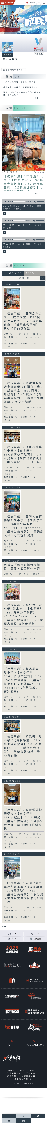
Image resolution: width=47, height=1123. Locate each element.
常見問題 (31, 1073)
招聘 (23, 1071)
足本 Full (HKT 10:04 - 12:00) (22, 334)
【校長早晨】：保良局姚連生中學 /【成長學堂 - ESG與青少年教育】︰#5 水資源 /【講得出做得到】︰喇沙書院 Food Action (23, 455)
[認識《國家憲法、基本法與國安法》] (34, 1012)
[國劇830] (12, 980)
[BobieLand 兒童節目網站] (34, 965)
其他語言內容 (21, 1079)
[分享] (32, 934)
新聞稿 (12, 1071)
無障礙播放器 (29, 1076)
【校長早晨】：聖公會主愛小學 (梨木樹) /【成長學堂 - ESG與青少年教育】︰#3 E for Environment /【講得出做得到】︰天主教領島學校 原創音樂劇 (24, 615)
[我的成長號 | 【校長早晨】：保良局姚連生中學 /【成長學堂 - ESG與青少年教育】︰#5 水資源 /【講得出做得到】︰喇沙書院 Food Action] (12, 436)
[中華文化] (12, 1012)
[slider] (19, 201)
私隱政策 (12, 1076)
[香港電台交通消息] (9, 934)
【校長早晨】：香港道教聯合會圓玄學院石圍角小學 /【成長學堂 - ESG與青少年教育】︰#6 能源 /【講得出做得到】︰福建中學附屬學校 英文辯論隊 (24, 393)
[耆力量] (12, 1027)
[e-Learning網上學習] (34, 980)
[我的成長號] (4, 213)
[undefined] (27, 3)
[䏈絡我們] (9, 938)
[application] (23, 201)
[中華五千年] (12, 1058)
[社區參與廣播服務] (34, 996)
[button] (5, 202)
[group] (34, 202)
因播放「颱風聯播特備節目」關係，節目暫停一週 (22, 566)
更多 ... (5, 927)
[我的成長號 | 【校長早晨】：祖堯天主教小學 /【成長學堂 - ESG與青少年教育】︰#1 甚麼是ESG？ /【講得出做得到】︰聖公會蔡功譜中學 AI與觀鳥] (12, 726)
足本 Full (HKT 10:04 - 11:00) (22, 574)
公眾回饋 (37, 939)
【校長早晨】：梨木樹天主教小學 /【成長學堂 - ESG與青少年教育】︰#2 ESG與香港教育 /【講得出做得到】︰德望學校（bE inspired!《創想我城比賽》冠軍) (23, 680)
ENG (31, 3)
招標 (33, 1071)
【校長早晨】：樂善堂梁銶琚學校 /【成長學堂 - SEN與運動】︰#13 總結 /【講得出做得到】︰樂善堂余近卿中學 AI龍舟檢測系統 (24, 819)
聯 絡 (14, 938)
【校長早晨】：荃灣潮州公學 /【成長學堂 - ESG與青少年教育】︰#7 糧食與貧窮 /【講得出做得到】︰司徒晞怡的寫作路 (23, 184)
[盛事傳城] (34, 1027)
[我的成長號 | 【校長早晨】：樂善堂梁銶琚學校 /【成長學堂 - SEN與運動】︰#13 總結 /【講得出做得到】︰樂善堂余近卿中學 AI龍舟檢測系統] (12, 794)
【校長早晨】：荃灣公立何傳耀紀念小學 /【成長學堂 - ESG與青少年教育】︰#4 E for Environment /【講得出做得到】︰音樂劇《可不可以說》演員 (24, 526)
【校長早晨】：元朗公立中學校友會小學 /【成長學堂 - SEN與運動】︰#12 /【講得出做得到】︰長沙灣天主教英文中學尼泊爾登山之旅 (24, 893)
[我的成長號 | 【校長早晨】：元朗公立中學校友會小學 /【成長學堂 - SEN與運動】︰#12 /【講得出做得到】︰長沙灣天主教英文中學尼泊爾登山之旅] (12, 868)
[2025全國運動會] (12, 949)
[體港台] (34, 949)
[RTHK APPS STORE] (12, 1043)
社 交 (37, 934)
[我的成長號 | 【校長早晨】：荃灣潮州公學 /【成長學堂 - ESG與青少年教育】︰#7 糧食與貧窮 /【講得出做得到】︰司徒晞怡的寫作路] (12, 298)
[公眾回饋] (31, 939)
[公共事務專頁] (12, 996)
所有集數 (7, 55)
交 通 (14, 934)
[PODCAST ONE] (34, 1043)
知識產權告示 (14, 1073)
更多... (38, 98)
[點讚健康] (12, 965)
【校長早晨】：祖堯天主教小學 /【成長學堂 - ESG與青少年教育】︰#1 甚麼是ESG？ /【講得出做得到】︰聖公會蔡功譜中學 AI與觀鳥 (23, 746)
